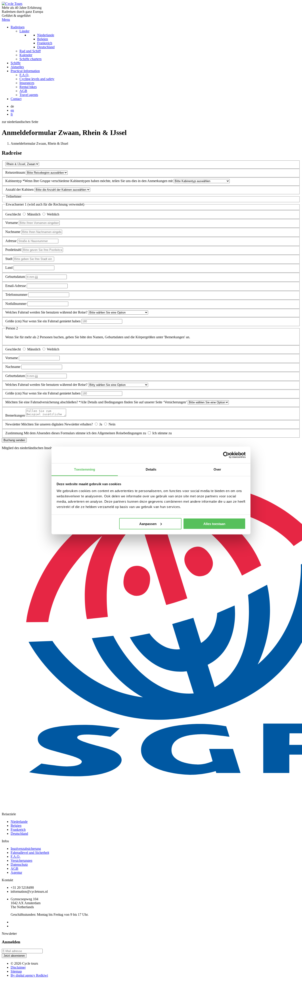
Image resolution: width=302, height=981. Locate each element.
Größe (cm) (13, 321)
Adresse (11, 241)
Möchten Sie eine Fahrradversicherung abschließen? (42, 402)
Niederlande (45, 35)
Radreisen (18, 27)
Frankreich (44, 43)
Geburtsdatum (15, 277)
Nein (112, 424)
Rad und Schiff (30, 51)
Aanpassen (148, 523)
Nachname (13, 232)
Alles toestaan (214, 523)
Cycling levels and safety (36, 79)
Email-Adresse (16, 286)
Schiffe (16, 63)
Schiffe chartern (30, 59)
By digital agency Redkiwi (29, 975)
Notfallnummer (16, 304)
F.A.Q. (24, 75)
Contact (16, 99)
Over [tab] (217, 469)
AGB (23, 91)
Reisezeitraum (15, 172)
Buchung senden (14, 440)
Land (9, 267)
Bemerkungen (15, 415)
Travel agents (28, 95)
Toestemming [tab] (84, 469)
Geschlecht (13, 214)
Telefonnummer (16, 294)
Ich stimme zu (162, 433)
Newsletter (13, 424)
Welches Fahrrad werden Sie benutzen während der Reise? (46, 312)
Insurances (26, 83)
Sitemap (16, 971)
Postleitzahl (13, 250)
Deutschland (46, 47)
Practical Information (25, 71)
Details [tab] (151, 469)
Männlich (34, 214)
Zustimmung (14, 433)
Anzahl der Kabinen (19, 189)
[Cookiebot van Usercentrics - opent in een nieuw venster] (226, 455)
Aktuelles (17, 67)
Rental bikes (28, 87)
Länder (24, 31)
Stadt (9, 259)
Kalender (25, 55)
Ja (101, 424)
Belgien (42, 39)
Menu (6, 19)
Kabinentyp (14, 181)
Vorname (12, 223)
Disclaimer (18, 967)
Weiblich (53, 214)
